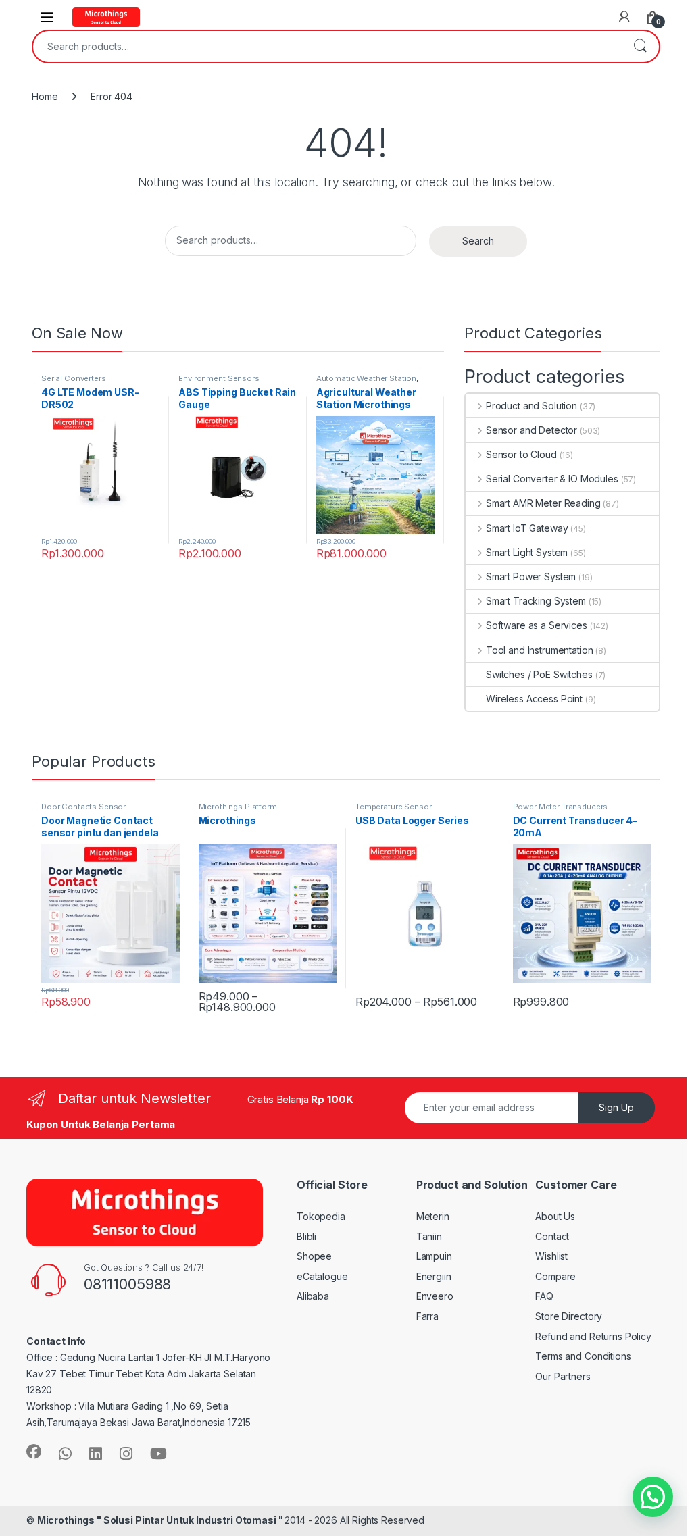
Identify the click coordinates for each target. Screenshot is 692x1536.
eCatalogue (322, 1276)
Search (640, 46)
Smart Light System (527, 552)
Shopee (314, 1256)
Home (44, 96)
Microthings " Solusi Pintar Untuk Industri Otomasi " (161, 1520)
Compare (555, 1276)
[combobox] (327, 46)
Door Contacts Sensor (83, 806)
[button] (653, 1497)
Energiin (433, 1276)
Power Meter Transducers (560, 806)
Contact (552, 1236)
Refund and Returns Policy (593, 1336)
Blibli (306, 1236)
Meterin (432, 1216)
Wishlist (551, 1256)
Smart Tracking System (536, 601)
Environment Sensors (218, 378)
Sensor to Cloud (521, 454)
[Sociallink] (33, 1451)
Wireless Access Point (534, 699)
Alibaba (313, 1296)
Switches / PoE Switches (539, 674)
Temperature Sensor (393, 806)
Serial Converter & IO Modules (552, 478)
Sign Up (616, 1107)
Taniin (429, 1236)
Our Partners (562, 1376)
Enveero (434, 1296)
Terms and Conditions (583, 1356)
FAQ (544, 1296)
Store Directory (568, 1316)
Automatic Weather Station (366, 378)
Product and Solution (531, 405)
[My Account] (624, 17)
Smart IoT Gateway (527, 528)
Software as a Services (536, 625)
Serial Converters (73, 378)
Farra (427, 1316)
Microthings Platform (238, 806)
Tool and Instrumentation (539, 650)
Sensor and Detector (531, 430)
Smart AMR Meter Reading (543, 503)
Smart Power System (531, 576)
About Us (555, 1216)
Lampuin (434, 1256)
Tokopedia (321, 1216)
